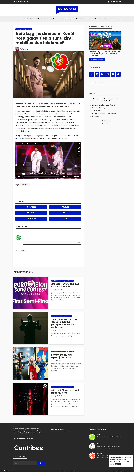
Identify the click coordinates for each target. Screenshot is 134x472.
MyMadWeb (127, 471)
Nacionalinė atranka (51, 19)
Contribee (31, 207)
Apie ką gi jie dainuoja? (24, 29)
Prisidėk (105, 19)
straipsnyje (19, 138)
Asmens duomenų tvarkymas (70, 471)
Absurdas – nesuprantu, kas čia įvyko (104, 113)
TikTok (65, 213)
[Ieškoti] (119, 18)
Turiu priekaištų (97, 110)
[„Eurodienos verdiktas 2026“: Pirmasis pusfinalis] (30, 293)
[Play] (105, 40)
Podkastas (79, 19)
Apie (111, 19)
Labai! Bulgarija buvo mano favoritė (103, 105)
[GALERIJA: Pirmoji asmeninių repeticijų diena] (30, 399)
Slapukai (58, 471)
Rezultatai (105, 124)
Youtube (65, 207)
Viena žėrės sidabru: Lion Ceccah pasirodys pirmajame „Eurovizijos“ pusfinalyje (64, 323)
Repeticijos (69, 351)
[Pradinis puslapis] (67, 10)
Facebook (31, 219)
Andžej (22, 48)
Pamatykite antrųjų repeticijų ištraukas (61, 356)
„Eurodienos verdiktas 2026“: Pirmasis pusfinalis (66, 285)
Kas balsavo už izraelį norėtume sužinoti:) (109, 437)
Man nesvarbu (96, 116)
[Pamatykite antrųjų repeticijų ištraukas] (30, 363)
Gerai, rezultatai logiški (99, 108)
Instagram (31, 213)
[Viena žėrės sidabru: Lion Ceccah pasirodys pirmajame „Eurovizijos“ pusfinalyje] (30, 328)
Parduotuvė (23, 19)
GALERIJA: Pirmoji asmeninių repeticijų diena (65, 391)
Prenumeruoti (98, 60)
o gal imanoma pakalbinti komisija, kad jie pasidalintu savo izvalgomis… (109, 447)
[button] (105, 53)
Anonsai (55, 316)
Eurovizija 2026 (35, 19)
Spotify (65, 219)
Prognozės (69, 280)
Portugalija (24, 185)
